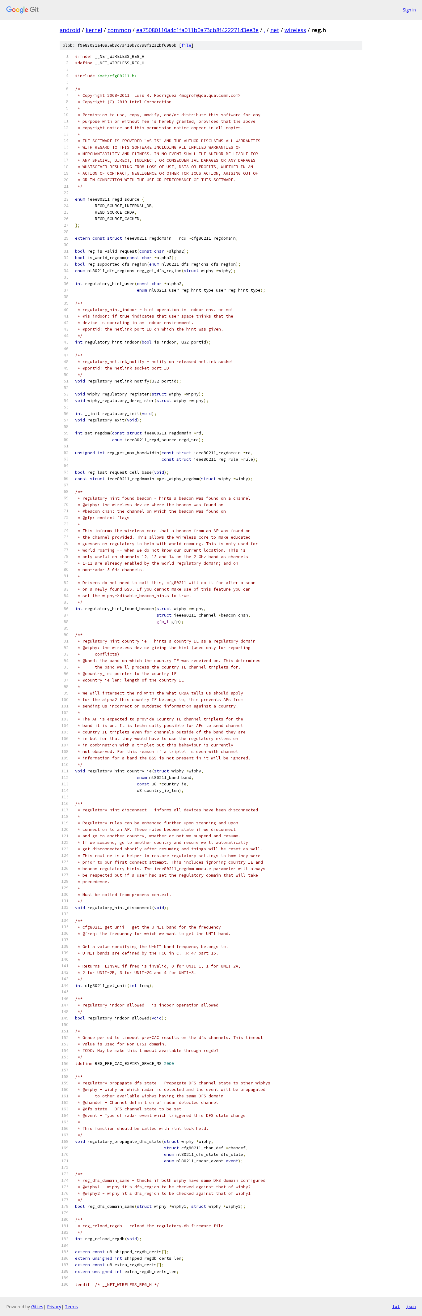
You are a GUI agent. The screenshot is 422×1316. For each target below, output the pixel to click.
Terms (71, 1307)
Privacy (54, 1307)
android (70, 30)
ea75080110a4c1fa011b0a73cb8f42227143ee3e (197, 30)
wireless (295, 30)
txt (396, 1306)
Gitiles (37, 1307)
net (274, 30)
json (411, 1306)
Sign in (409, 10)
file (186, 45)
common (119, 30)
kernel (94, 30)
